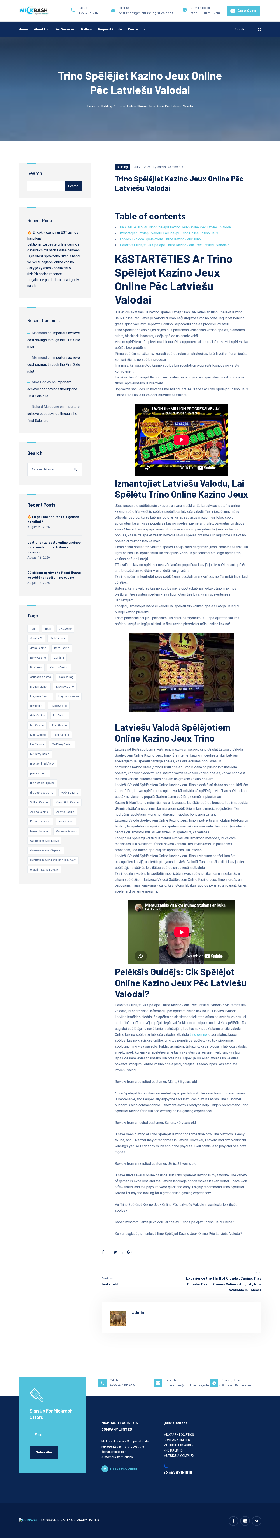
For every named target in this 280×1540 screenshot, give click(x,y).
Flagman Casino (40, 696)
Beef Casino (61, 648)
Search (34, 173)
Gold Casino (37, 716)
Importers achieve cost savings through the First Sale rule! (53, 340)
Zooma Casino (65, 812)
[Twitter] (115, 1252)
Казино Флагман (40, 822)
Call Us (83, 8)
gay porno (36, 706)
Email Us (171, 1380)
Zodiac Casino (39, 812)
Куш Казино (66, 822)
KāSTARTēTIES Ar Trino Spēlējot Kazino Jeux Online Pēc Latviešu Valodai (175, 227)
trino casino (198, 1034)
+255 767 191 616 (122, 1385)
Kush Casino (38, 735)
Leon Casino (61, 735)
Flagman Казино (68, 696)
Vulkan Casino (39, 802)
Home (23, 29)
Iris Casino (59, 716)
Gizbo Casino (59, 706)
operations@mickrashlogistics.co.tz (146, 13)
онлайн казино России (44, 870)
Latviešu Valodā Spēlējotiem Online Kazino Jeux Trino (160, 239)
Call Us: (114, 1380)
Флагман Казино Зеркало (45, 850)
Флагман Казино (66, 831)
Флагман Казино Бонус (44, 841)
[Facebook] (103, 1252)
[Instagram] (245, 1521)
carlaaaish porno (40, 677)
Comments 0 (177, 167)
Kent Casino (59, 725)
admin (162, 167)
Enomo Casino (65, 687)
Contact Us (136, 29)
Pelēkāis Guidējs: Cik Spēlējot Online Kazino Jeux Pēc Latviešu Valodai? (174, 245)
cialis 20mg (66, 677)
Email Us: (124, 8)
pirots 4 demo (38, 773)
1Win (33, 629)
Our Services (64, 29)
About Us (41, 29)
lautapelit (110, 1284)
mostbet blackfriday (42, 764)
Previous (107, 1278)
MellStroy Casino (62, 744)
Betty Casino (38, 658)
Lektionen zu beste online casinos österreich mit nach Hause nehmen (53, 547)
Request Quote (110, 29)
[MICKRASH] (34, 11)
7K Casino (65, 629)
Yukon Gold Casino (67, 802)
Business (36, 667)
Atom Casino (38, 648)
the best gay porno (41, 793)
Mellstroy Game (39, 754)
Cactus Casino (59, 667)
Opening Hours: (200, 8)
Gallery (86, 29)
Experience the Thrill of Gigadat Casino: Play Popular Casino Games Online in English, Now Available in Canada (223, 1284)
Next (258, 1272)
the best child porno (42, 783)
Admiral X (36, 638)
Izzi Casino (37, 725)
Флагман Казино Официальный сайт (53, 860)
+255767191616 (90, 13)
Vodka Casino (69, 793)
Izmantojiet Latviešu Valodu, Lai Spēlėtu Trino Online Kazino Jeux (169, 233)
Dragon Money (39, 687)
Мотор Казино (39, 831)
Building (106, 106)
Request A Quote (123, 1468)
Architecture (57, 638)
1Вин (48, 629)
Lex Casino (37, 744)
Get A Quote (247, 10)
